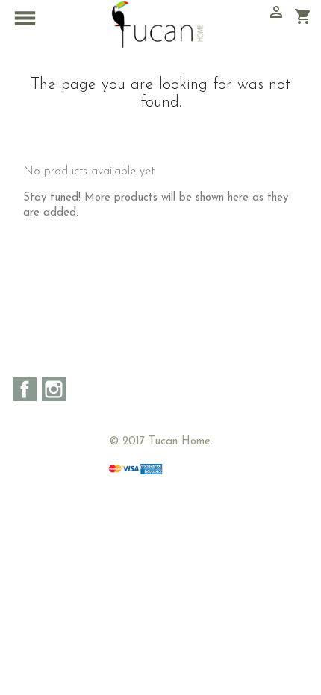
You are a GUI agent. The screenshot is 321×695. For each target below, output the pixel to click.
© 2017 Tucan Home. (161, 441)
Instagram (54, 389)
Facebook (25, 389)
